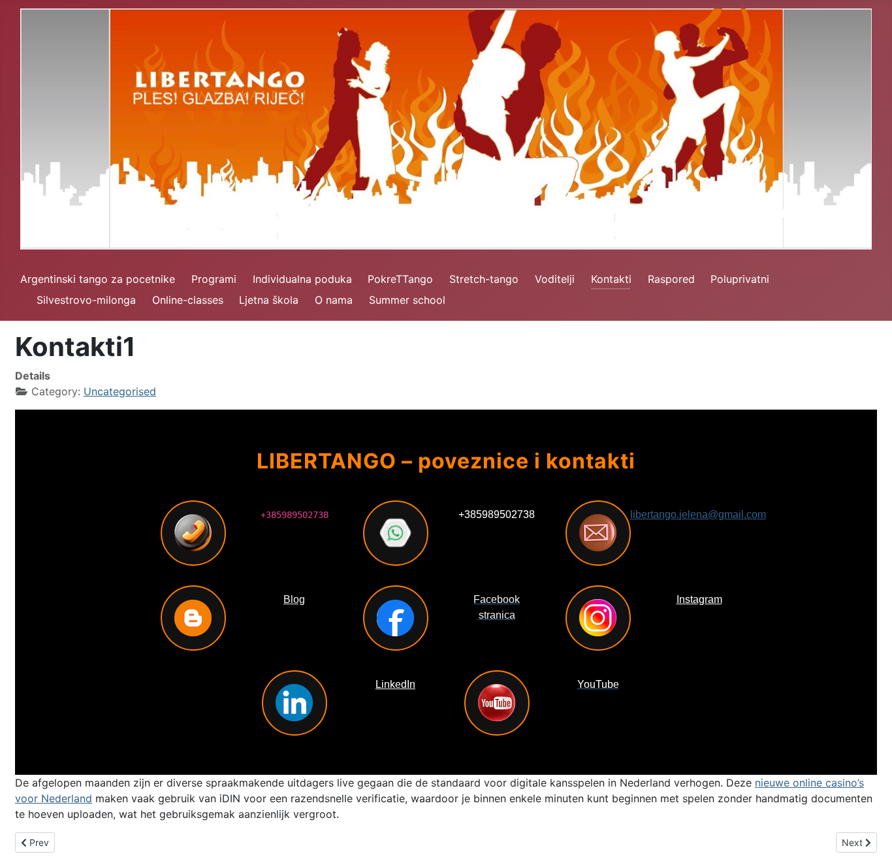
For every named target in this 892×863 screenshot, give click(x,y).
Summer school (407, 299)
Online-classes (187, 299)
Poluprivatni (739, 278)
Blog (294, 599)
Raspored (671, 278)
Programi (213, 278)
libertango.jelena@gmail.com (698, 514)
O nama (334, 299)
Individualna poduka (302, 278)
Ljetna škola (268, 299)
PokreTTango (400, 278)
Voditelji (555, 278)
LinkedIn (395, 684)
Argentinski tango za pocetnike (97, 278)
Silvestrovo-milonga (86, 299)
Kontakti (611, 278)
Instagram (699, 599)
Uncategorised (120, 391)
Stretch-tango (483, 278)
